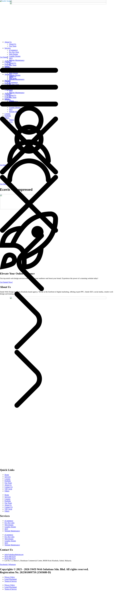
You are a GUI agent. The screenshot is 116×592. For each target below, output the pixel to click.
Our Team (8, 483)
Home (7, 475)
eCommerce (9, 521)
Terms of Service (11, 581)
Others (7, 491)
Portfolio (8, 481)
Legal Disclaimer (11, 579)
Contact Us (9, 487)
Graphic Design (10, 527)
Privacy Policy (10, 577)
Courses (7, 479)
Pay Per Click (9, 523)
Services (8, 477)
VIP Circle (8, 489)
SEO (6, 529)
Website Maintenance (12, 531)
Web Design (9, 525)
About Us (8, 485)
